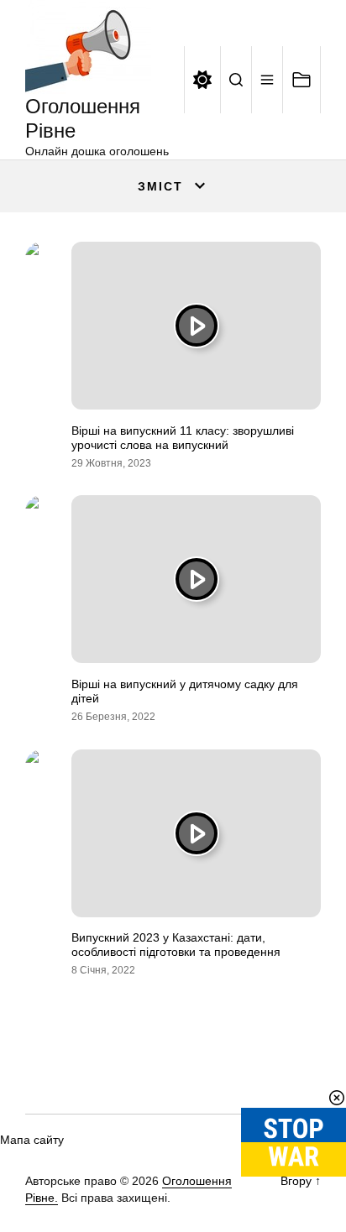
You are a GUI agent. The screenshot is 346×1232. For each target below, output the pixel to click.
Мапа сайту (32, 1139)
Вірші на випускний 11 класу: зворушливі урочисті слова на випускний (182, 438)
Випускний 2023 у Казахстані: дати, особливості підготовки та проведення (175, 944)
